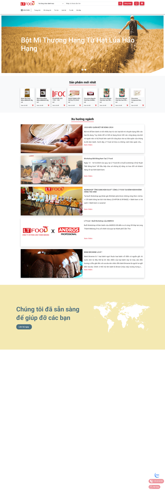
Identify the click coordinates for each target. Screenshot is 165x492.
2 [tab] (85, 70)
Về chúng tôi (47, 10)
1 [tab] (82, 70)
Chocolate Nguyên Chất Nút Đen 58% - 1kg (122, 100)
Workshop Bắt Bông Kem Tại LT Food (98, 159)
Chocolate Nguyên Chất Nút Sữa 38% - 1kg (106, 100)
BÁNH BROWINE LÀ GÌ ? (93, 252)
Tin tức (56, 10)
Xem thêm (88, 145)
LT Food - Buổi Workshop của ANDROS (99, 221)
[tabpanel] (82, 44)
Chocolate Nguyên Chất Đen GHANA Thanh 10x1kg (90, 100)
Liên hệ (64, 10)
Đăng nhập (127, 3)
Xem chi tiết (24, 105)
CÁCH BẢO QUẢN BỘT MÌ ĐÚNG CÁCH (98, 127)
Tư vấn (71, 10)
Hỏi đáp (78, 10)
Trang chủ (37, 10)
